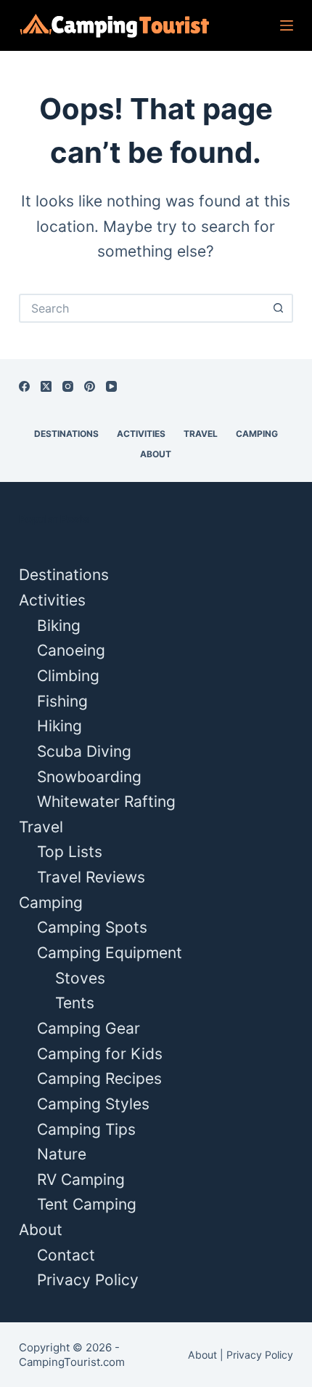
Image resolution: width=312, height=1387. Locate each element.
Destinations (66, 433)
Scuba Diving (84, 751)
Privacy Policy (88, 1280)
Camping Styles (93, 1104)
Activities (141, 433)
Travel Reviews (91, 877)
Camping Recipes (99, 1078)
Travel (201, 433)
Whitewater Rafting (106, 801)
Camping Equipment (109, 953)
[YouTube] (111, 386)
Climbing (68, 676)
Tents (74, 1003)
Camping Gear (88, 1028)
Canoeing (71, 650)
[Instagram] (67, 386)
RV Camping (81, 1179)
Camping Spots (92, 927)
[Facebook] (24, 386)
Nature (61, 1154)
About (155, 454)
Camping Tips (86, 1129)
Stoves (80, 978)
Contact (66, 1255)
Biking (59, 625)
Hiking (59, 726)
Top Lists (69, 852)
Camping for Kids (100, 1054)
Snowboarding (89, 777)
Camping (257, 433)
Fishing (62, 701)
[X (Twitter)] (46, 386)
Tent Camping (86, 1204)
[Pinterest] (89, 386)
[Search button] (278, 308)
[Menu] (286, 25)
